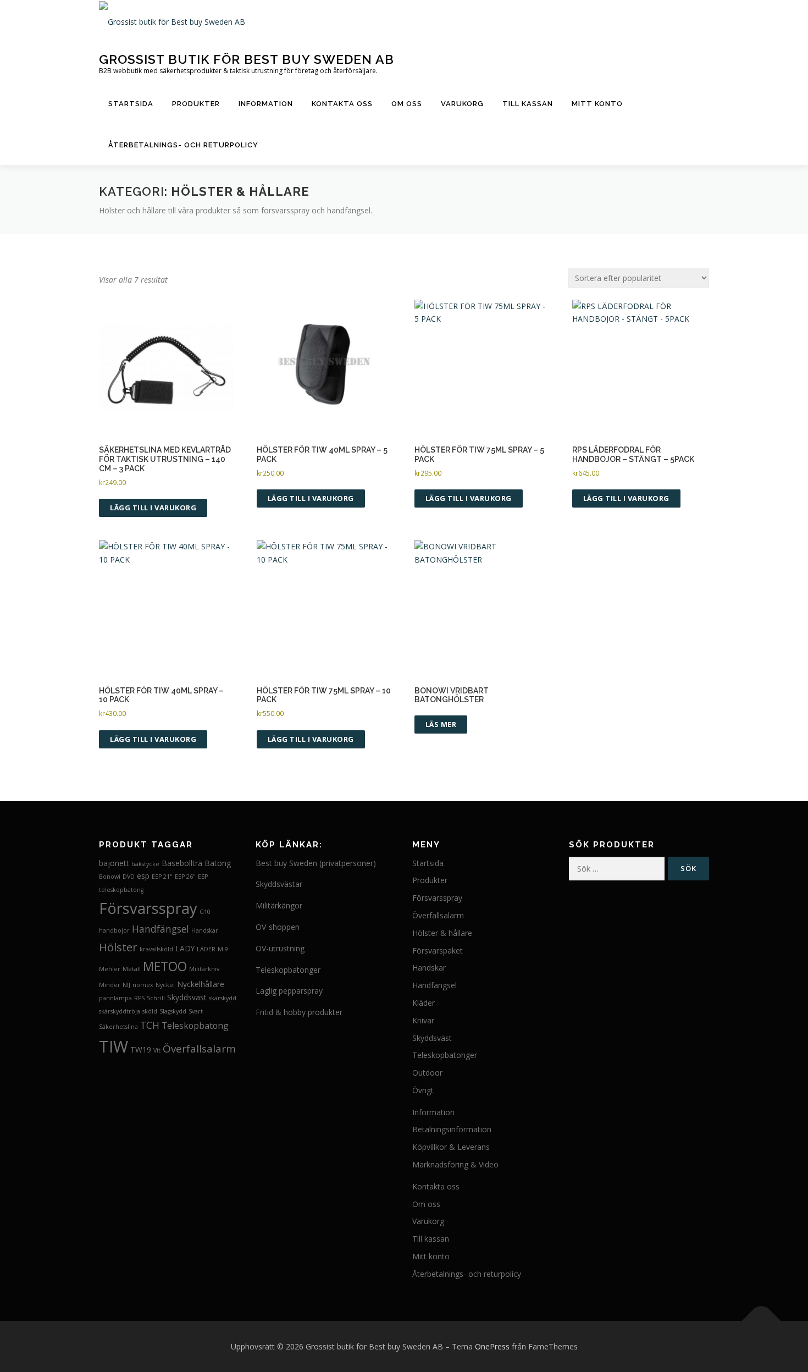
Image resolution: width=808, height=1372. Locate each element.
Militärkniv (204, 969)
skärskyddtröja (119, 1011)
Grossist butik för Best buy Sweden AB (246, 58)
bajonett (114, 863)
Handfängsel (160, 928)
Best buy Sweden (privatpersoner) (316, 863)
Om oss (406, 104)
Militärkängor (279, 905)
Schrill (156, 998)
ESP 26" (185, 876)
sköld (149, 1011)
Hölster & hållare (442, 933)
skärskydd (222, 998)
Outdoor (427, 1072)
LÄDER (206, 949)
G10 (205, 912)
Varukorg (462, 104)
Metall (132, 969)
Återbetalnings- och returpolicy (183, 145)
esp (143, 875)
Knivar (423, 1020)
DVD (129, 876)
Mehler (109, 969)
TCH (149, 1025)
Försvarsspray (148, 908)
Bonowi (109, 876)
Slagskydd (172, 1011)
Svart (196, 1011)
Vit (157, 1050)
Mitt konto (597, 104)
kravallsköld (156, 949)
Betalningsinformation (451, 1129)
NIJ (126, 985)
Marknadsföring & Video (455, 1164)
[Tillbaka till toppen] (761, 1320)
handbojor (114, 930)
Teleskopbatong (195, 1026)
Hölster (118, 947)
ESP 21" (162, 876)
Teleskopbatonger (288, 970)
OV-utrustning (280, 948)
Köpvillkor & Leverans (451, 1147)
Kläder (423, 1003)
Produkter (196, 104)
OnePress (492, 1346)
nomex (142, 985)
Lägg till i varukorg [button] (153, 508)
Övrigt (423, 1090)
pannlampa (115, 998)
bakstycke (145, 864)
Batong (217, 863)
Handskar (204, 930)
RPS (139, 998)
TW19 (140, 1049)
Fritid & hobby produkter (299, 1012)
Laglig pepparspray (289, 990)
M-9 (223, 949)
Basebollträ (182, 863)
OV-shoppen (278, 927)
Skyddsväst (187, 997)
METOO (165, 966)
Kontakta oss (342, 104)
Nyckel (165, 985)
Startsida (130, 104)
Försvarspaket (437, 950)
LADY (185, 948)
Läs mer (441, 724)
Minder (109, 985)
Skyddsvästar (279, 884)
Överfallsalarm (199, 1049)
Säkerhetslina (118, 1027)
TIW (113, 1046)
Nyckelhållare (200, 984)
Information (266, 104)
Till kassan (527, 104)
